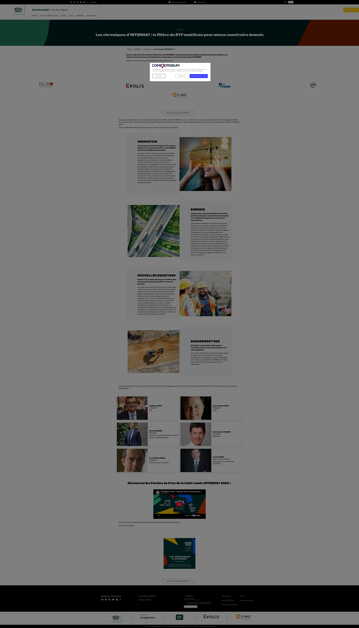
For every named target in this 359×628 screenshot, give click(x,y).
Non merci (182, 76)
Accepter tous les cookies (199, 76)
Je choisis (159, 76)
